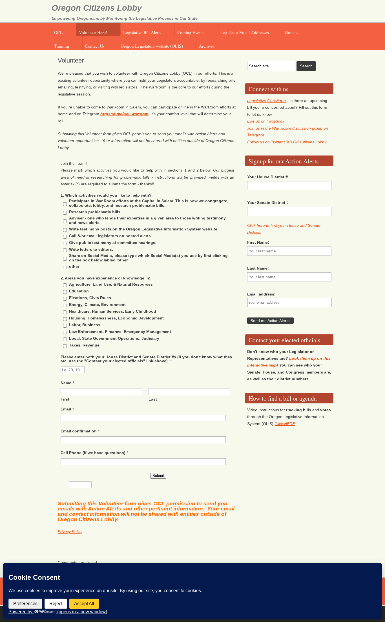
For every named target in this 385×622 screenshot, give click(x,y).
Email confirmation (79, 431)
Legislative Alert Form (266, 100)
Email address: (261, 294)
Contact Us (95, 46)
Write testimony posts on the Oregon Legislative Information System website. (143, 229)
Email (66, 409)
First (65, 399)
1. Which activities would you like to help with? (106, 195)
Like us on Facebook (265, 121)
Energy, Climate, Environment (97, 304)
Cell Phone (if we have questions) (93, 452)
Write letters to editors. (91, 249)
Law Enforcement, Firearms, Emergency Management (120, 331)
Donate (291, 32)
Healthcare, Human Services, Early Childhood (112, 311)
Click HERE (285, 423)
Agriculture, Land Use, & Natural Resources (111, 284)
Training (61, 46)
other (74, 266)
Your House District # (267, 177)
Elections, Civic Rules (90, 298)
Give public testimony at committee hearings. (112, 242)
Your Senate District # (268, 202)
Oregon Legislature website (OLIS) (152, 46)
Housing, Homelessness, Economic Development (116, 318)
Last (153, 399)
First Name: (258, 242)
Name (66, 383)
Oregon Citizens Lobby (97, 7)
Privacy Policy (70, 531)
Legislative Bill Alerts (142, 32)
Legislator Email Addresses (244, 32)
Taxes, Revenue (84, 345)
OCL (58, 32)
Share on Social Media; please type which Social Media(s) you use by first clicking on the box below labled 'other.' (148, 257)
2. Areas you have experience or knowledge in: (106, 278)
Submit (158, 476)
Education (79, 291)
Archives (206, 46)
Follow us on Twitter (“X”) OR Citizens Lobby (286, 142)
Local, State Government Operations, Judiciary (114, 338)
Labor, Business (84, 325)
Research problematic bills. (95, 212)
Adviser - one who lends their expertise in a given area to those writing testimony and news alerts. (147, 220)
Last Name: (258, 268)
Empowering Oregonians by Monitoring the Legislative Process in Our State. (125, 18)
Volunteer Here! (93, 32)
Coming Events (190, 32)
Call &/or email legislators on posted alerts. (110, 236)
